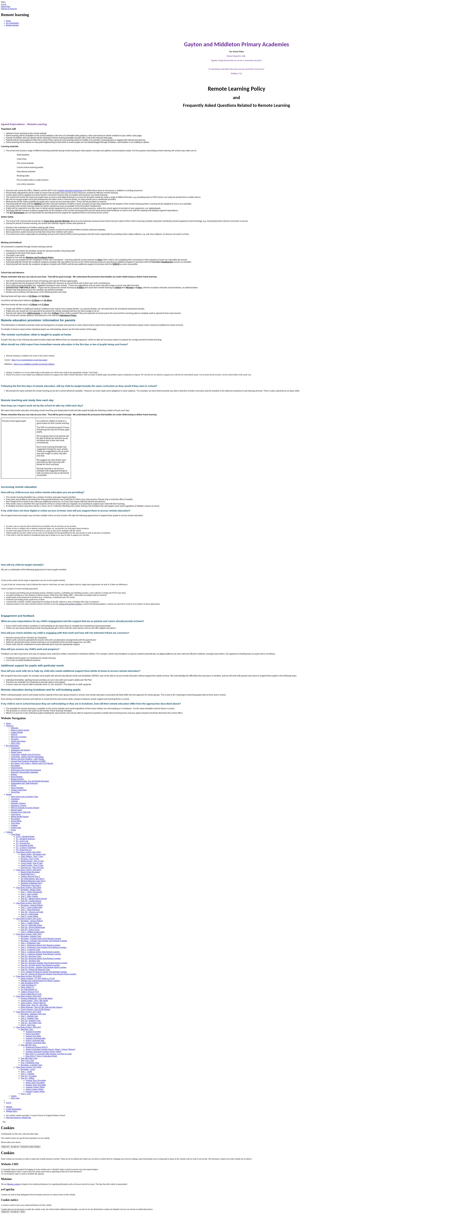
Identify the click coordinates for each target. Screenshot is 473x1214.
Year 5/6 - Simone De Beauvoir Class (35, 969)
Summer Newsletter (33, 1036)
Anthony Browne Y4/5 (30, 992)
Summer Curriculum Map (36, 1043)
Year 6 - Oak (26, 1094)
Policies (14, 774)
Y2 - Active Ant (22, 841)
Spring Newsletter (33, 1034)
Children (9, 832)
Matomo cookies (13, 1184)
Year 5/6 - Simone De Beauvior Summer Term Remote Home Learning (48, 974)
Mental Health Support (20, 816)
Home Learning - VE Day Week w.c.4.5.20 (38, 978)
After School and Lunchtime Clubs (24, 797)
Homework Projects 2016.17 (37, 1047)
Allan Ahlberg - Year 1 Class (32, 856)
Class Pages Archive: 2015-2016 (28, 1067)
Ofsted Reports (17, 768)
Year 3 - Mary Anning (29, 896)
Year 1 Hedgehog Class (30, 1063)
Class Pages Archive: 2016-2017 (28, 1027)
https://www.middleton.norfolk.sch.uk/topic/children (34, 364)
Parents (9, 794)
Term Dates (15, 823)
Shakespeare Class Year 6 (31, 885)
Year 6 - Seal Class (28, 1025)
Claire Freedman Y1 (28, 985)
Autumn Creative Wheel (35, 1087)
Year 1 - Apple (26, 1071)
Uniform (14, 825)
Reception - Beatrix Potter (31, 890)
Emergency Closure (18, 805)
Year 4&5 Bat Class (28, 1045)
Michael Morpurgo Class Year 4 (33, 881)
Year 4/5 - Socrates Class (30, 961)
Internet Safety (16, 810)
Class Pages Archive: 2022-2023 (28, 903)
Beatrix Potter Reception (30, 872)
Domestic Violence (18, 803)
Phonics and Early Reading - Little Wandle (27, 759)
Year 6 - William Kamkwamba (32, 932)
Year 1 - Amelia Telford (30, 923)
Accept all (14, 1147)
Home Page (5, 6)
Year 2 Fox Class (27, 1060)
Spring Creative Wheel (34, 1089)
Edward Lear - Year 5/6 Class (32, 867)
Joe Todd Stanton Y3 (29, 989)
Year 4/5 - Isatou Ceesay (30, 930)
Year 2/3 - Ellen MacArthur (31, 925)
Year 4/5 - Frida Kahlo (29, 914)
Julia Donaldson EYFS (30, 983)
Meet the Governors (18, 737)
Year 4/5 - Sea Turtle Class (31, 1023)
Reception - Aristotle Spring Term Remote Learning (41, 938)
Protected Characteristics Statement (24, 772)
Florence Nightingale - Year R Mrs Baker (37, 998)
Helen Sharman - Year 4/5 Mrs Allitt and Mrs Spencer (41, 1007)
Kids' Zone (15, 1098)
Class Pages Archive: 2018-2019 (28, 996)
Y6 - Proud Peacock (24, 850)
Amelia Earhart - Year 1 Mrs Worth (34, 1001)
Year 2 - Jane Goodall (29, 894)
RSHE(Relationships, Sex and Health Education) (30, 781)
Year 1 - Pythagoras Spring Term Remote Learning (40, 945)
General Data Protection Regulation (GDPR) (28, 761)
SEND (13, 785)
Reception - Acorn (28, 1069)
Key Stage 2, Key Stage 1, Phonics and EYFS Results (32, 763)
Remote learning (12, 25)
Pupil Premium (16, 777)
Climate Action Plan (18, 790)
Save (22, 1212)
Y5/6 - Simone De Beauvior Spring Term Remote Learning (44, 972)
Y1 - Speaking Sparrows (25, 839)
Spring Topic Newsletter (35, 1083)
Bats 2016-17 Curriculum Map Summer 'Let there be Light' (49, 1054)
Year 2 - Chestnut (27, 1074)
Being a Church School (20, 730)
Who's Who (15, 743)
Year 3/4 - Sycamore (29, 1076)
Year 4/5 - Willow (27, 1078)
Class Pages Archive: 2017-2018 (28, 1012)
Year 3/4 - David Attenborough (33, 927)
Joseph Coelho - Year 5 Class (32, 865)
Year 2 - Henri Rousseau (30, 910)
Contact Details (17, 732)
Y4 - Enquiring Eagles (24, 845)
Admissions (15, 748)
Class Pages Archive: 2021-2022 (28, 918)
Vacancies (15, 739)
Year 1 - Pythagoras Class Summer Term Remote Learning (43, 947)
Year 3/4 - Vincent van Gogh (32, 912)
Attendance (15, 799)
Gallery (14, 1096)
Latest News (16, 814)
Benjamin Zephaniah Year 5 (31, 883)
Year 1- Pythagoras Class (30, 943)
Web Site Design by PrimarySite (18, 1118)
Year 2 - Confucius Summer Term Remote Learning (41, 954)
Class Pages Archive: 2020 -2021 (29, 934)
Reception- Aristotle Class (31, 936)
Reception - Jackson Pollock (32, 905)
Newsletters (15, 765)
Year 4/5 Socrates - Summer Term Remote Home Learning (43, 967)
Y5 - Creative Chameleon (26, 848)
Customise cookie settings (30, 1147)
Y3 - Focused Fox (23, 843)
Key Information (12, 23)
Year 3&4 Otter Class (29, 1058)
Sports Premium (17, 788)
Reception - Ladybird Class (31, 1065)
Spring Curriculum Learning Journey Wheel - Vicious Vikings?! (50, 1049)
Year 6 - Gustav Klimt (29, 916)
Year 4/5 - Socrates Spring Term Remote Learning (40, 965)
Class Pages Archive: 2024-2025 (28, 870)
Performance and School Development (26, 770)
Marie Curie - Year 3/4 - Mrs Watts (34, 1005)
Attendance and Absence (20, 750)
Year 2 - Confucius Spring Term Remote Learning (40, 952)
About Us (10, 726)
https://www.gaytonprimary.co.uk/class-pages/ (29, 360)
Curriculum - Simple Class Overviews (25, 754)
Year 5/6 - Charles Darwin (31, 901)
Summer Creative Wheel (35, 1091)
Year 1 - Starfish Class (29, 1016)
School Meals (16, 821)
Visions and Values (18, 741)
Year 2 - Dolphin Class (29, 1018)
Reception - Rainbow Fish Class (33, 1014)
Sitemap (9, 1107)
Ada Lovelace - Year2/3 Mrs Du (33, 1003)
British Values (16, 752)
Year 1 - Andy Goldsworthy (31, 907)
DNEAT (14, 734)
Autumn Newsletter (33, 1032)
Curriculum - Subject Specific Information (27, 757)
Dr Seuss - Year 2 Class (30, 859)
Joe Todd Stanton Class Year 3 (32, 879)
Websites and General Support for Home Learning (40, 981)
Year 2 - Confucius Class (30, 950)
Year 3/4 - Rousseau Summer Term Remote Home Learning (44, 963)
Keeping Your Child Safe (20, 812)
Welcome (14, 728)
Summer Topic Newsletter (36, 1085)
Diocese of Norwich (9, 9)
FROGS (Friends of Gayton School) (25, 808)
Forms (13, 830)
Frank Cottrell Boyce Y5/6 (31, 994)
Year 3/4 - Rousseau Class (31, 956)
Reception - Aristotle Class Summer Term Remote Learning (44, 941)
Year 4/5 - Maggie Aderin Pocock (34, 899)
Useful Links (16, 828)
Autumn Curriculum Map (35, 1038)
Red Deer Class (27, 1029)
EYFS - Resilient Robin (25, 836)
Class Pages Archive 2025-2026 (28, 852)
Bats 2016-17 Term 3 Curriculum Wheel (41, 1056)
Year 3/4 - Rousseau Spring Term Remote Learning (41, 958)
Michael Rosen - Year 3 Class (32, 861)
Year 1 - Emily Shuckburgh (31, 892)
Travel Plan (15, 792)
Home (8, 21)
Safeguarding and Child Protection (24, 783)
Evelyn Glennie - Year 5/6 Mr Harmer (35, 1009)
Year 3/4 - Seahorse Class (31, 1020)
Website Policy (11, 1111)
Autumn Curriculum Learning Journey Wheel (43, 1052)
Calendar (14, 801)
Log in (3, 4)
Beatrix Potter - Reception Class (33, 854)
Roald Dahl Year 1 (28, 874)
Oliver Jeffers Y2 (27, 987)
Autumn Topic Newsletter (36, 1080)
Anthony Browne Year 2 (30, 876)
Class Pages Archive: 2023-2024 (28, 887)
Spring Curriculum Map (35, 1040)
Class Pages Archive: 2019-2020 (28, 976)
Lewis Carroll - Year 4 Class (32, 863)
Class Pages (15, 834)
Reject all (5, 1147)
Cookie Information (13, 1109)
